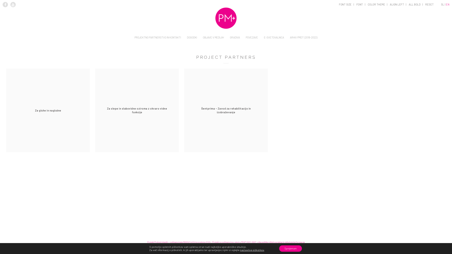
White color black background (376, 29)
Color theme (376, 4)
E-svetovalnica (274, 37)
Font (359, 4)
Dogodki (192, 37)
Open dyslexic (360, 29)
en (447, 4)
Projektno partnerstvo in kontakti (158, 37)
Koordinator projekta (157, 54)
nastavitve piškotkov (252, 250)
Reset (429, 4)
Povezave (252, 37)
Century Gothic (360, 48)
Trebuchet (360, 53)
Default (345, 24)
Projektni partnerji (158, 59)
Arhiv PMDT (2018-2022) (303, 37)
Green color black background (377, 43)
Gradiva (235, 37)
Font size (345, 4)
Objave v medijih (213, 37)
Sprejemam (290, 248)
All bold (415, 4)
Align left (397, 4)
